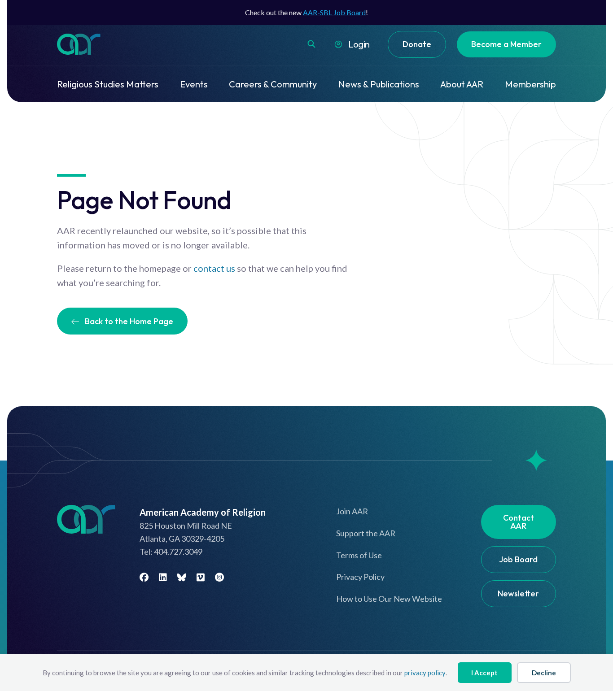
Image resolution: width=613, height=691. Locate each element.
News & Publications (378, 84)
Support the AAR (365, 533)
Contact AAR (518, 522)
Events (194, 84)
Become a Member (506, 44)
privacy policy (425, 673)
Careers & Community (273, 84)
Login (359, 44)
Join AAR (352, 511)
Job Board (518, 559)
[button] (311, 43)
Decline (544, 673)
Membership (530, 84)
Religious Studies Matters (107, 84)
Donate (417, 44)
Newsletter (518, 593)
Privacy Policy (360, 577)
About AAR (461, 84)
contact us (214, 268)
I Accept (484, 673)
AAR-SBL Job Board (334, 12)
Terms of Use (359, 555)
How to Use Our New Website (389, 599)
